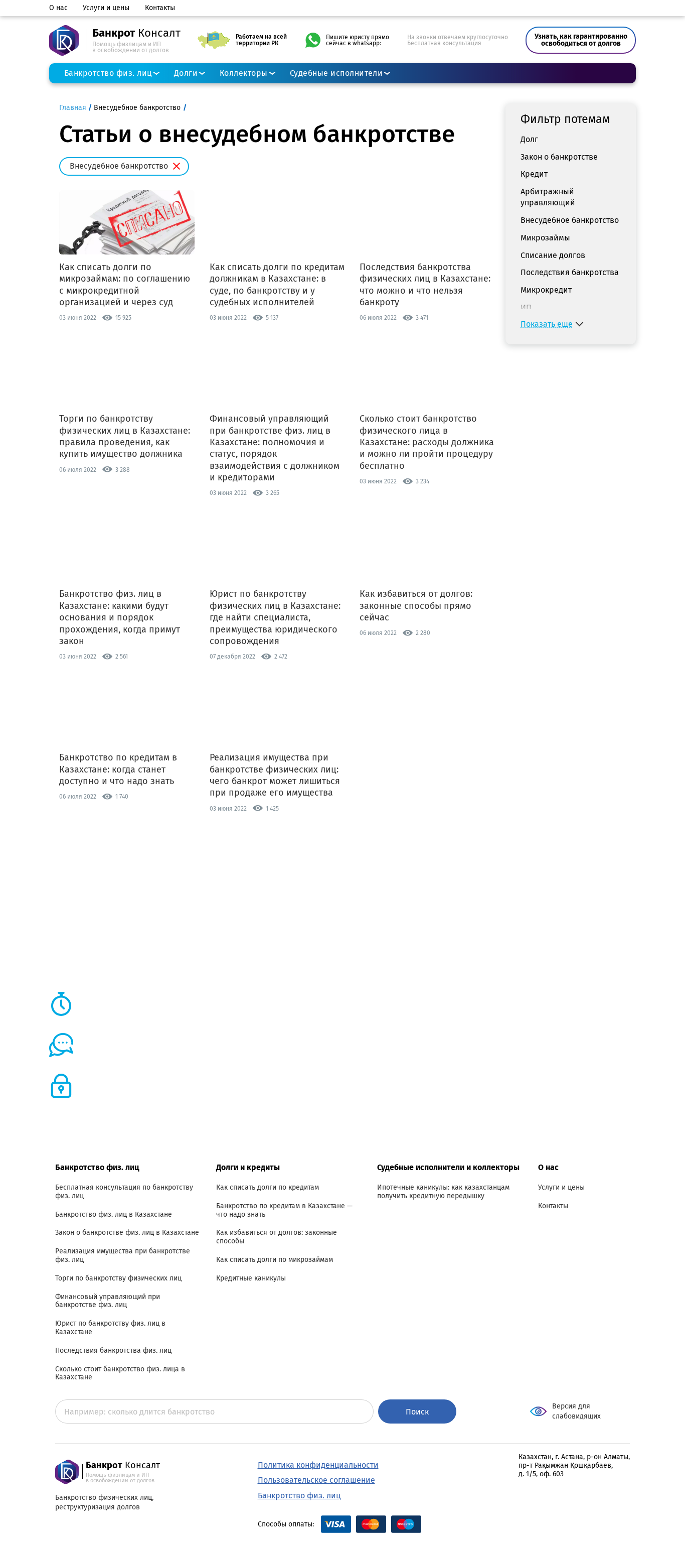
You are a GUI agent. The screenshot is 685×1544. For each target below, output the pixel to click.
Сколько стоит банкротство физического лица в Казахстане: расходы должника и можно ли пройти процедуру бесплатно (427, 442)
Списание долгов (553, 255)
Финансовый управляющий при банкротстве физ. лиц (107, 1301)
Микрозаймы (545, 237)
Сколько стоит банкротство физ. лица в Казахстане (120, 1373)
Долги (186, 73)
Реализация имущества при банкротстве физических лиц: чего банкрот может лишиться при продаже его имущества (275, 775)
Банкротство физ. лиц (108, 73)
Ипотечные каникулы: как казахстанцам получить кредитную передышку (443, 1192)
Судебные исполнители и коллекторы (448, 1167)
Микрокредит (546, 290)
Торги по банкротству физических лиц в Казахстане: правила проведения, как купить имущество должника (124, 436)
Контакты (160, 8)
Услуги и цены (106, 8)
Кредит (534, 174)
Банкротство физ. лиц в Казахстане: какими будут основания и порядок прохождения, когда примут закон (119, 617)
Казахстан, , (574, 1465)
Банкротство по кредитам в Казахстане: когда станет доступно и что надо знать (118, 769)
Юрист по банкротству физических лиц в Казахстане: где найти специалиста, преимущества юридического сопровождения (275, 617)
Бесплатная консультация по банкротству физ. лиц (124, 1192)
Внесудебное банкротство (570, 220)
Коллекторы (244, 73)
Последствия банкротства (570, 272)
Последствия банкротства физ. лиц (113, 1351)
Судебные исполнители (336, 73)
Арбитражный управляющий (548, 197)
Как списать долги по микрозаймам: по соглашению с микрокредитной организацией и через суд (124, 285)
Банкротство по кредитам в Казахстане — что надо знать (284, 1210)
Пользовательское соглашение (316, 1480)
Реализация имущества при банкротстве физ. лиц (122, 1255)
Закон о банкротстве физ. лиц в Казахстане (127, 1233)
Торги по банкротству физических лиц (118, 1278)
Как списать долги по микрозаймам (274, 1260)
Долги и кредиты (248, 1167)
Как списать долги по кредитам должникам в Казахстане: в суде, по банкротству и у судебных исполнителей (277, 285)
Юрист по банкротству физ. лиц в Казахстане (110, 1328)
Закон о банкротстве (559, 156)
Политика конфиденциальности (318, 1465)
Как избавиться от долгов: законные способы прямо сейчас (416, 605)
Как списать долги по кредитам (267, 1188)
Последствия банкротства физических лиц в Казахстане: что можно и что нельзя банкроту (425, 285)
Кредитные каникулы (251, 1278)
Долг (529, 139)
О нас (58, 8)
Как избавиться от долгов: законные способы (276, 1237)
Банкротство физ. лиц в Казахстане (113, 1215)
